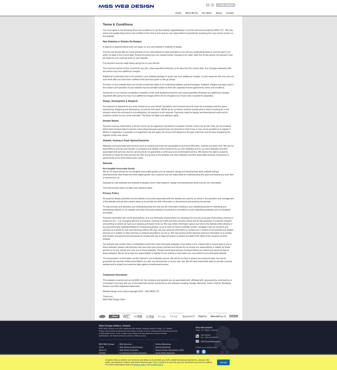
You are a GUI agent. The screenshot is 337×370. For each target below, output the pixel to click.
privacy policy (139, 365)
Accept (223, 362)
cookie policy (157, 365)
